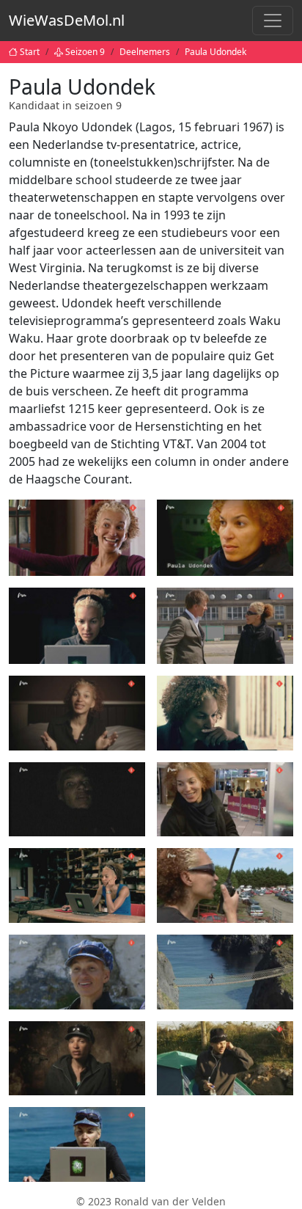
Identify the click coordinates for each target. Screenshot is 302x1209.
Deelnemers (144, 51)
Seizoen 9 (85, 51)
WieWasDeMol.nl (67, 20)
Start (30, 51)
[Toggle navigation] (272, 20)
